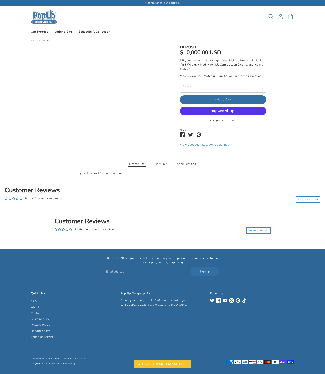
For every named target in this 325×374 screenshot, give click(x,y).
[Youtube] (225, 300)
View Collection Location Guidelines (204, 145)
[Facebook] (218, 300)
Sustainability (40, 319)
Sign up (205, 271)
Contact (36, 313)
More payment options (223, 120)
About (35, 307)
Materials (160, 164)
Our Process (39, 32)
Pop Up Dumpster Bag (63, 363)
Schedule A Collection (94, 32)
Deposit (46, 40)
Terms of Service (42, 337)
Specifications (186, 164)
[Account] (280, 16)
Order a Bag (63, 32)
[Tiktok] (244, 300)
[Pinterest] (238, 300)
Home (34, 40)
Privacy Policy (40, 325)
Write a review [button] (308, 199)
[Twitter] (212, 300)
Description (137, 164)
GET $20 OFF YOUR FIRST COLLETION (162, 363)
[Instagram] (231, 300)
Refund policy (40, 331)
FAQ (34, 301)
